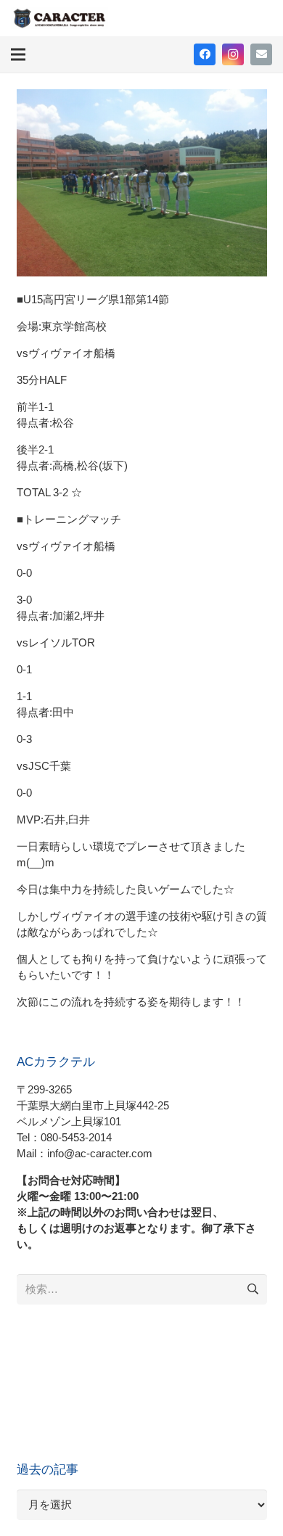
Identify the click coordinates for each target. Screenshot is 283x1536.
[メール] (261, 54)
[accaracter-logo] (59, 18)
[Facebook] (205, 54)
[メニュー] (18, 54)
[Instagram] (233, 54)
